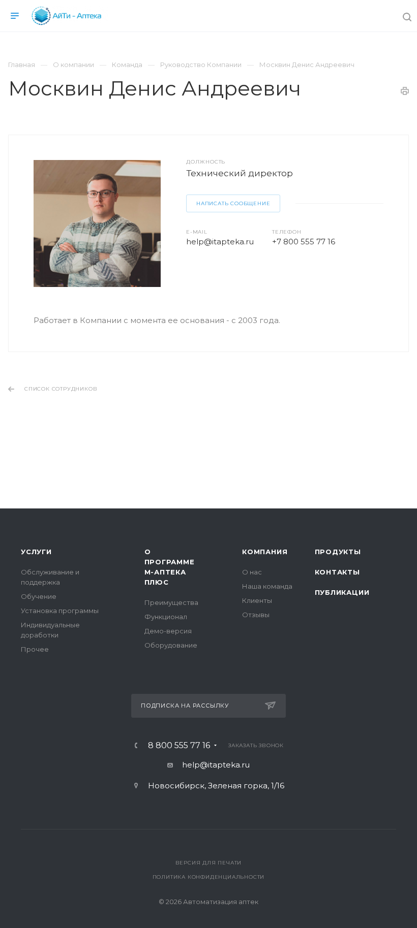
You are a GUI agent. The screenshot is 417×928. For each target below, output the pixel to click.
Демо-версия (168, 631)
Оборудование (170, 645)
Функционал (165, 617)
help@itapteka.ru (220, 241)
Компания (264, 552)
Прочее (35, 649)
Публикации (342, 592)
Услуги (36, 552)
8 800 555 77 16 (179, 746)
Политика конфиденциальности (209, 877)
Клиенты (257, 600)
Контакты (337, 572)
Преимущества (171, 602)
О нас (252, 572)
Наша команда (267, 586)
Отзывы (256, 615)
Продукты (338, 552)
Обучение (38, 596)
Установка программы (60, 610)
